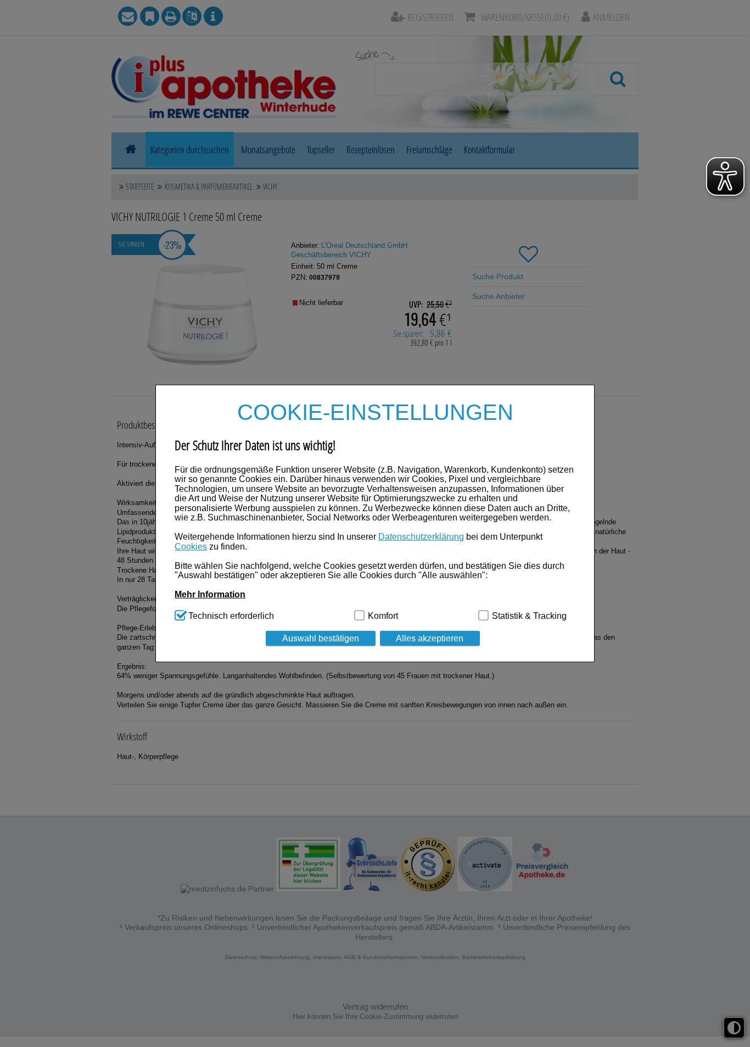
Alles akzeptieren (429, 637)
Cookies (191, 546)
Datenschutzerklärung (421, 536)
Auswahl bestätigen (320, 637)
